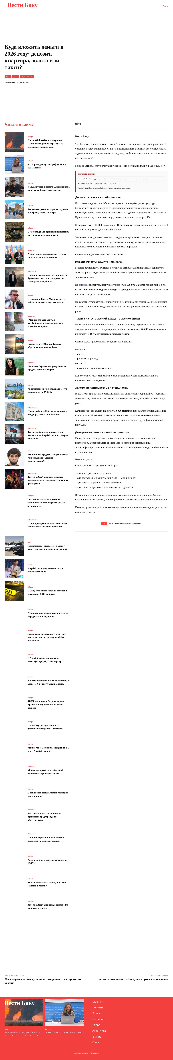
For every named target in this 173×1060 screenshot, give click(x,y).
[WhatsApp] (138, 123)
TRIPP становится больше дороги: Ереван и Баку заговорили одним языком (46, 704)
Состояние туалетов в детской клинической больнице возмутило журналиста (46, 502)
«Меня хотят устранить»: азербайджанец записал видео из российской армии (45, 323)
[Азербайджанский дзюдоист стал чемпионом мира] (14, 568)
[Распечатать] (149, 123)
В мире (30, 136)
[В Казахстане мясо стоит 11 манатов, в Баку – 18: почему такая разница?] (14, 680)
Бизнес (15, 77)
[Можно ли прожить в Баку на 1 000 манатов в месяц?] (14, 882)
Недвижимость (27, 77)
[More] (165, 123)
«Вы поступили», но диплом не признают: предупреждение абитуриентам (44, 816)
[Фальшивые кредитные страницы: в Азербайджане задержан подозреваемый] (14, 456)
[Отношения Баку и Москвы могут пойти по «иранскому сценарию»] (14, 299)
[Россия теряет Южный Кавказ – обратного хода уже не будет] (14, 344)
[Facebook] (128, 123)
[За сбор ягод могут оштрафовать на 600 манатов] (14, 164)
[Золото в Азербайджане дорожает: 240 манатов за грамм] (14, 905)
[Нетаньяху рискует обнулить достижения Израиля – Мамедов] (14, 725)
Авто (7, 77)
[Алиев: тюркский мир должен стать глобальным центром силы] (14, 254)
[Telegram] (160, 123)
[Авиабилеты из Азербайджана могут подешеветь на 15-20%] (14, 389)
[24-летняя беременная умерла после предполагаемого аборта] (14, 366)
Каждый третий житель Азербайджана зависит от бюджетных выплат (104, 188)
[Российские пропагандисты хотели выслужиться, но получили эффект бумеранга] (14, 636)
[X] (133, 123)
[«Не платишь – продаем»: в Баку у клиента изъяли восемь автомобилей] (14, 546)
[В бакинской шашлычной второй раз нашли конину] (14, 793)
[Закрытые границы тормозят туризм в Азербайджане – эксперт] (14, 209)
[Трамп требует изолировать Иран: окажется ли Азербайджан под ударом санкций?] (14, 434)
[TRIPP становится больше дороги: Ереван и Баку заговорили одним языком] (14, 703)
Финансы (137, 523)
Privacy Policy (94, 1053)
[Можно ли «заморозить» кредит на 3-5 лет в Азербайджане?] (14, 748)
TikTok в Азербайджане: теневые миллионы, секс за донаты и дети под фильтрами (48, 480)
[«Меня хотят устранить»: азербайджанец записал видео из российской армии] (14, 322)
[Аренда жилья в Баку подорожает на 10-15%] (14, 860)
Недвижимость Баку (123, 523)
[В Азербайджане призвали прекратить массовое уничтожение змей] (14, 232)
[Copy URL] (144, 123)
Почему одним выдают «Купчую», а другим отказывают (132, 979)
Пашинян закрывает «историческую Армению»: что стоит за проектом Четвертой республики (47, 278)
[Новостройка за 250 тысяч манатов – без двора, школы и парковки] (14, 411)
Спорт (30, 564)
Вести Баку (10, 82)
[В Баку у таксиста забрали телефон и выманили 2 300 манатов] (14, 591)
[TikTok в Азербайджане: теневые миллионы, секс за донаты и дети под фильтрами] (14, 479)
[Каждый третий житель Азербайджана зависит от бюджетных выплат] (14, 187)
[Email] (155, 123)
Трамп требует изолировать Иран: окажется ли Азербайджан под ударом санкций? (48, 435)
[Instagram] (130, 1002)
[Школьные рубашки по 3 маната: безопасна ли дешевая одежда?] (14, 838)
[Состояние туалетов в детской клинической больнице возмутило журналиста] (14, 501)
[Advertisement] (121, 92)
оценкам (84, 284)
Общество (31, 228)
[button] (165, 6)
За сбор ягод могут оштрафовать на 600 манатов (97, 183)
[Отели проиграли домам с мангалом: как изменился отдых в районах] (14, 523)
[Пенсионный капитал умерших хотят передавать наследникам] (14, 613)
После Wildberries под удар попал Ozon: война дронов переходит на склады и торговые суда (46, 143)
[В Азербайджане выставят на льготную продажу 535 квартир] (14, 658)
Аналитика (32, 271)
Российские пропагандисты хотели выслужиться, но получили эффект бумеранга (47, 637)
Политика (31, 250)
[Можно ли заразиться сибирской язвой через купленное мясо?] (14, 770)
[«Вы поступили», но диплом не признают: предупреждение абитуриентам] (14, 815)
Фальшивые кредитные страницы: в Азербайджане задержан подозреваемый (48, 457)
